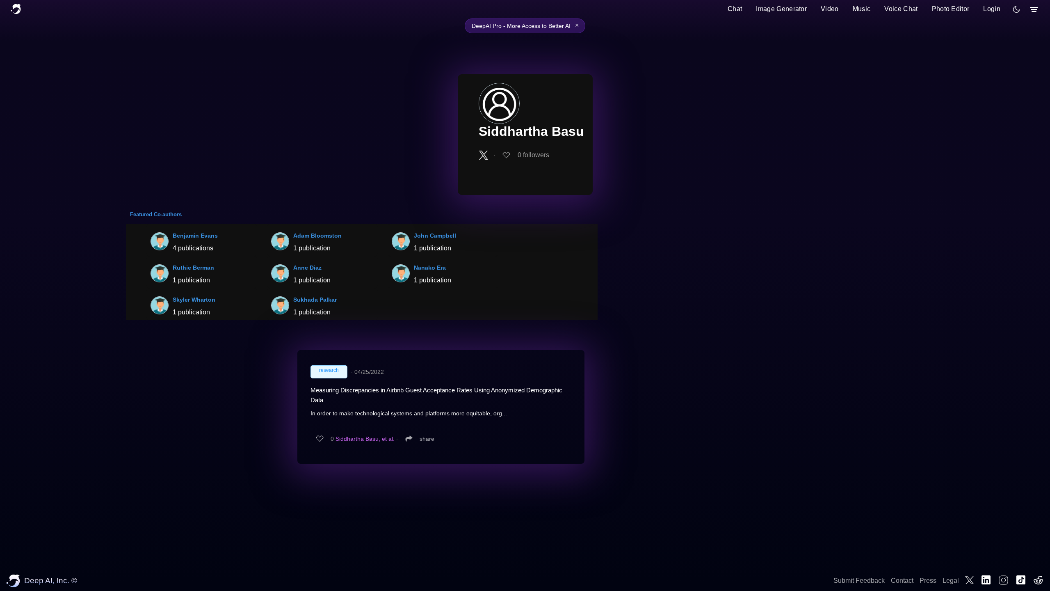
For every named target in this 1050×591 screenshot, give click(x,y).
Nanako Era (430, 267)
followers (533, 154)
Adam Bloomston (317, 235)
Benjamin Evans (195, 235)
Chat (735, 8)
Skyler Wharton (194, 299)
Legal (951, 580)
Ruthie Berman (193, 267)
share (427, 438)
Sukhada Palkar (315, 299)
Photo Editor (951, 8)
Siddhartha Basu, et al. (365, 438)
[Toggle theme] (1016, 9)
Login (991, 8)
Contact (902, 580)
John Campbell (435, 235)
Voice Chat (901, 8)
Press (928, 580)
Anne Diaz (307, 267)
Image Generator (781, 8)
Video (830, 8)
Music (862, 8)
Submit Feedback (859, 580)
